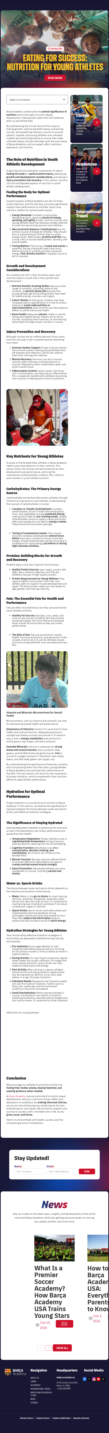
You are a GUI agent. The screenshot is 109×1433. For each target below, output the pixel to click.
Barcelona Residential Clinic (41, 1394)
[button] (64, 99)
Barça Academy (17, 1096)
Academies (35, 1385)
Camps (33, 1381)
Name (18, 1166)
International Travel (41, 1389)
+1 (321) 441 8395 (63, 1388)
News (33, 1399)
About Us (35, 1378)
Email (50, 1166)
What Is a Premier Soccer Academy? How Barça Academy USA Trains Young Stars (52, 1291)
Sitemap (34, 1402)
